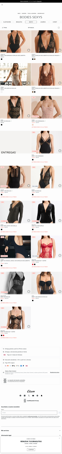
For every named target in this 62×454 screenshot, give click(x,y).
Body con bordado (37, 156)
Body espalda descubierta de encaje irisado (45, 55)
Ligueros (43, 22)
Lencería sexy (40, 13)
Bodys (31, 22)
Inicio (19, 13)
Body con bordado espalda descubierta (13, 55)
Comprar (31, 449)
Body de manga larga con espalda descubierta (15, 260)
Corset (55, 22)
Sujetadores (7, 22)
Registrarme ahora (54, 372)
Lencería (24, 13)
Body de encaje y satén (39, 260)
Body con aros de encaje (8, 88)
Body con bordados (38, 121)
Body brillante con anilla (9, 225)
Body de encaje (5, 121)
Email (2, 409)
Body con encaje (6, 191)
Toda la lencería (32, 13)
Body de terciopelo (38, 225)
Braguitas (19, 22)
